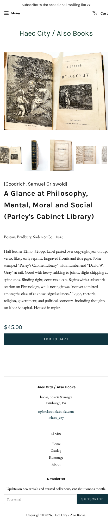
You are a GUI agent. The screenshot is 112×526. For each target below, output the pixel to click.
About (56, 464)
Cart (103, 13)
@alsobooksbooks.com (56, 411)
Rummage (56, 457)
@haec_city (56, 417)
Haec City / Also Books (56, 33)
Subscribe (92, 499)
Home (56, 443)
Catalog (56, 450)
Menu (15, 13)
